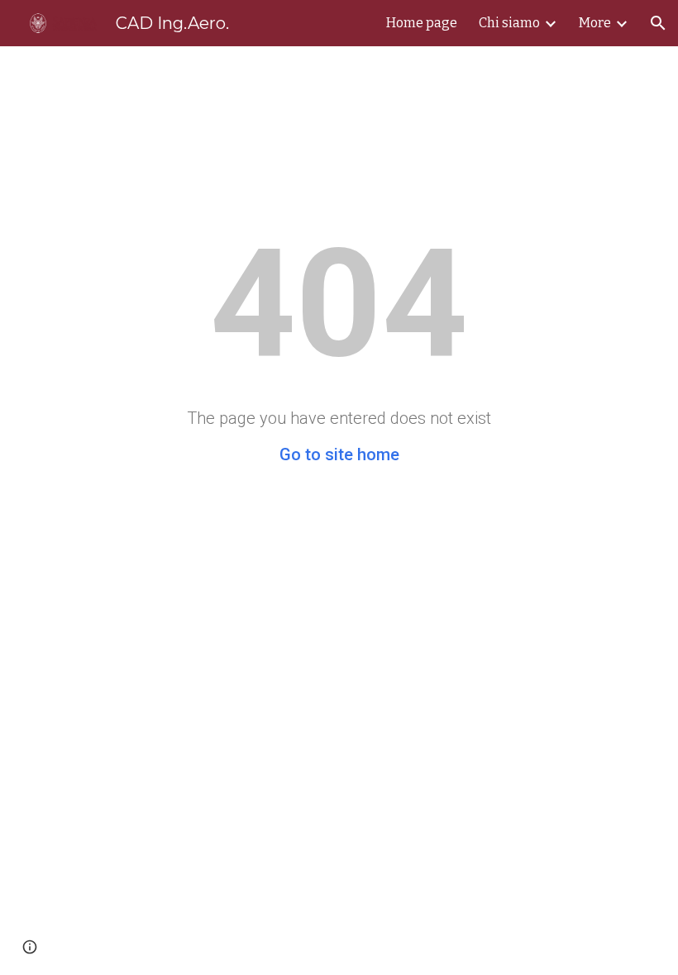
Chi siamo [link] (509, 23)
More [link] (595, 23)
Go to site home (339, 454)
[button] (658, 23)
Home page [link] (421, 23)
